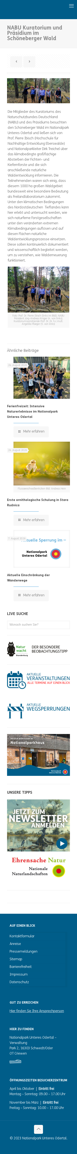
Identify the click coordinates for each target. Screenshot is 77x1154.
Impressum (19, 974)
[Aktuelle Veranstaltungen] (38, 688)
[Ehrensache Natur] (38, 881)
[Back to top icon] (38, 1129)
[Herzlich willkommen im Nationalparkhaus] (38, 775)
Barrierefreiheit (21, 967)
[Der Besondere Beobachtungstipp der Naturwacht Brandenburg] (38, 655)
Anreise (15, 944)
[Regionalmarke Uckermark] (15, 1062)
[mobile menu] (57, 6)
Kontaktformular (22, 936)
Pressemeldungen (23, 951)
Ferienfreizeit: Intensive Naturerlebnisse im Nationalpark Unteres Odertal (32, 412)
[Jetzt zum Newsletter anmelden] (38, 850)
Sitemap (16, 959)
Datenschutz (19, 982)
